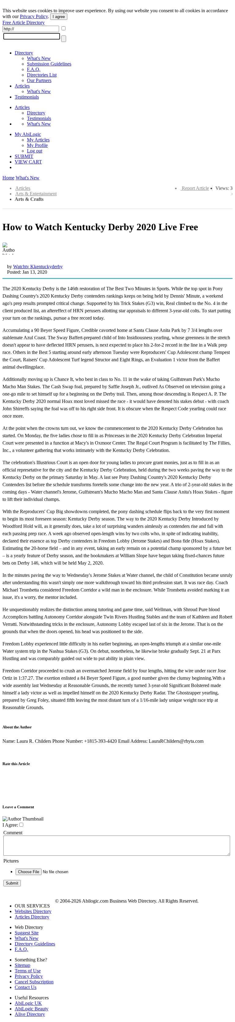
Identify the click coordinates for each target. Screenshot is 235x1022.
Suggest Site (27, 932)
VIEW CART (28, 161)
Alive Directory (30, 1014)
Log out (34, 150)
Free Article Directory (23, 22)
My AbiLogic (28, 134)
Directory (24, 52)
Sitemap (22, 965)
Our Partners (39, 80)
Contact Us (25, 987)
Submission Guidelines (49, 63)
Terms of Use (28, 970)
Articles (22, 85)
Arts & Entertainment (36, 193)
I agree (59, 16)
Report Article (195, 188)
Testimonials (27, 97)
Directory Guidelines (35, 943)
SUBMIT (24, 156)
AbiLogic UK (28, 1003)
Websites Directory (33, 911)
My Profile (37, 145)
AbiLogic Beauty (31, 1008)
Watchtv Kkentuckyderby (38, 266)
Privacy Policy (34, 16)
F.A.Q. (33, 69)
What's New (39, 58)
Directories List (42, 74)
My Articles (38, 139)
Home (8, 177)
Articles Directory (32, 916)
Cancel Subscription (34, 981)
